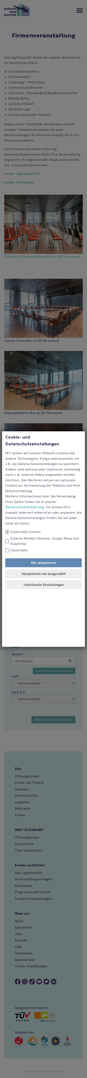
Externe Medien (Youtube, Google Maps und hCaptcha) (44, 541)
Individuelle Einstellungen (43, 585)
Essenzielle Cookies (26, 532)
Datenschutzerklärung (24, 507)
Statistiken (19, 550)
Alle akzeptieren (43, 563)
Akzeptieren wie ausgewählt (44, 574)
